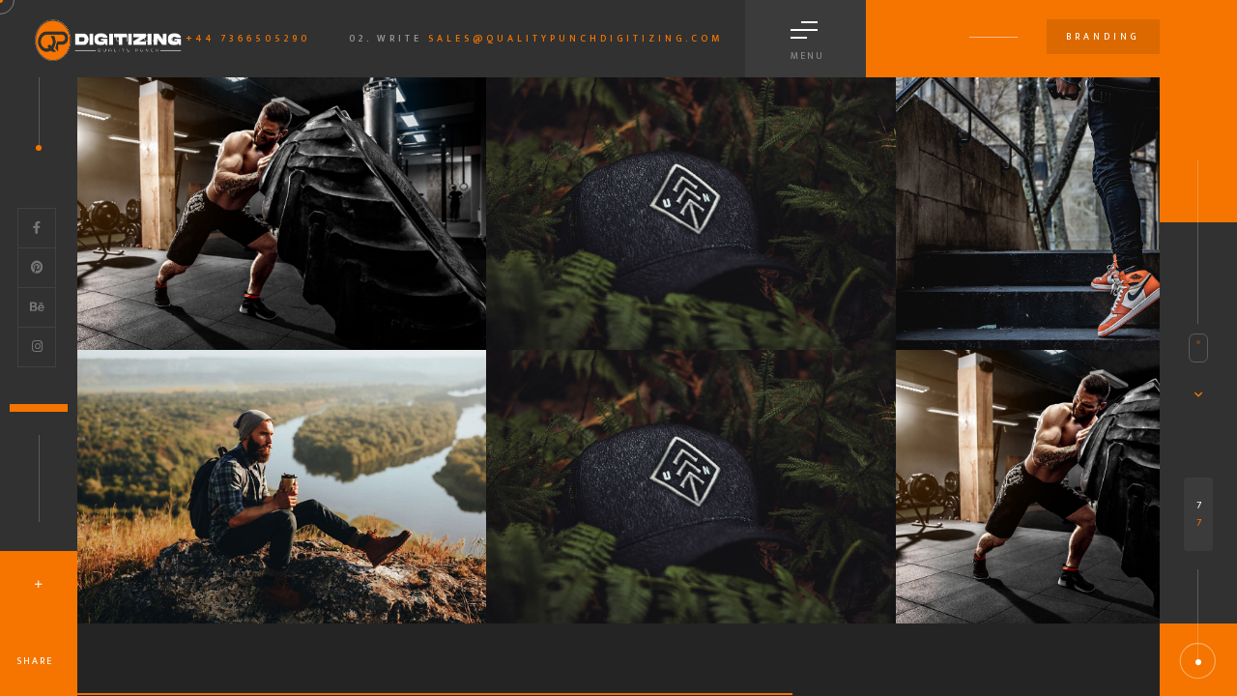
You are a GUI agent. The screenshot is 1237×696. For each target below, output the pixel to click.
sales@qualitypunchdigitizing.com (575, 38)
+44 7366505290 (248, 38)
